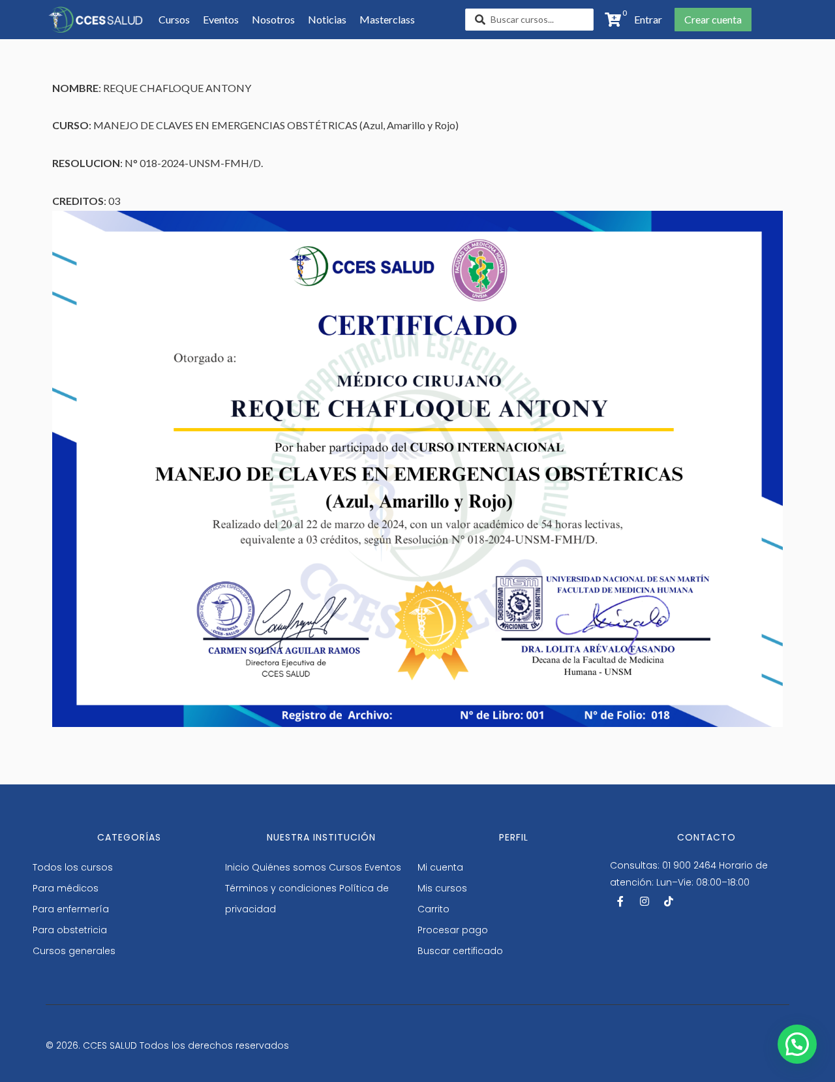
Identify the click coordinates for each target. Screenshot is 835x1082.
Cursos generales (74, 950)
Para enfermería (71, 909)
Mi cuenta (440, 867)
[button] (644, 19)
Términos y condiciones (281, 888)
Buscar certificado (460, 950)
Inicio (237, 867)
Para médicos (66, 888)
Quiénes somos (289, 867)
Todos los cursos (73, 867)
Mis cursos (442, 888)
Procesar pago (453, 929)
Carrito (433, 909)
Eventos (383, 867)
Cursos (345, 867)
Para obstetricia (70, 929)
